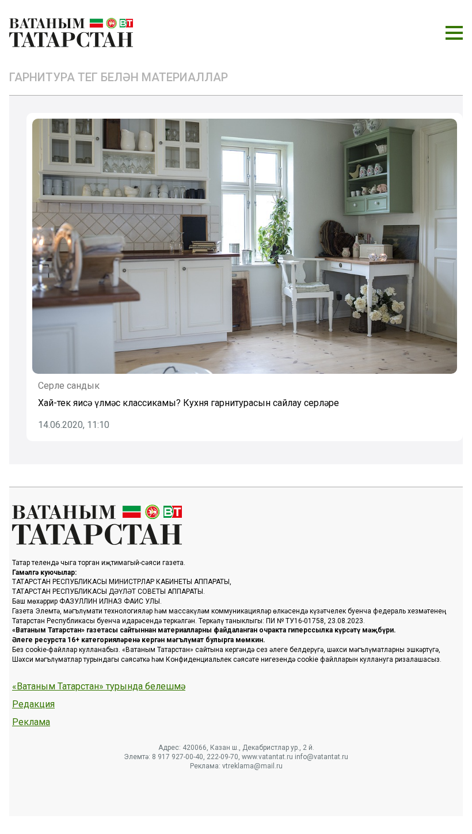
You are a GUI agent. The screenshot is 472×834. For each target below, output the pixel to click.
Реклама (31, 722)
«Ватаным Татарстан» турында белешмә (98, 686)
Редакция (33, 704)
